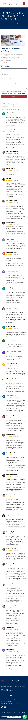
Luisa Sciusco (10, 222)
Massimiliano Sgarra (14, 716)
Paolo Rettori (10, 453)
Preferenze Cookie (19, 712)
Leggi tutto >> (5, 63)
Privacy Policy (21, 93)
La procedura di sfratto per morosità (10, 49)
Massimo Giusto (11, 416)
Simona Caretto (11, 495)
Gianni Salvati (10, 168)
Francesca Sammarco (13, 564)
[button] (24, 3)
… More (12, 147)
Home (2, 23)
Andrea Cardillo (11, 130)
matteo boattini (11, 340)
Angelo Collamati (11, 363)
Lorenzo (8, 178)
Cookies (9, 712)
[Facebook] (2, 707)
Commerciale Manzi (12, 606)
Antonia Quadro (11, 288)
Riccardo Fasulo (11, 379)
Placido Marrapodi (12, 151)
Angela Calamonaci (12, 515)
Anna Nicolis (10, 627)
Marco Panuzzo (11, 548)
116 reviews (21, 110)
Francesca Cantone (12, 271)
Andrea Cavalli (11, 395)
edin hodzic (10, 239)
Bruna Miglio (10, 532)
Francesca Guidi (11, 252)
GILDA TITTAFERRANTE (13, 352)
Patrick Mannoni (11, 200)
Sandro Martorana (12, 474)
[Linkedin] (5, 707)
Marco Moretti (10, 326)
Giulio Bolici (10, 113)
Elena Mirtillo (10, 434)
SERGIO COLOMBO (12, 308)
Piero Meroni (10, 649)
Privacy (3, 712)
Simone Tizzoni (11, 584)
